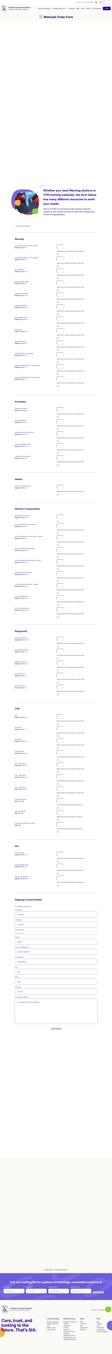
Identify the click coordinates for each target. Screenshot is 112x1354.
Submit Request (56, 1029)
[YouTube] (96, 2)
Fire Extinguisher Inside (21, 865)
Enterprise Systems (102, 1331)
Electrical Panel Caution (22, 281)
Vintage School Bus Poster (22, 456)
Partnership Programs (69, 1339)
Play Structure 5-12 (20, 686)
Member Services (59, 8)
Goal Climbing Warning (21, 650)
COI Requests (96, 8)
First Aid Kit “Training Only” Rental (25, 823)
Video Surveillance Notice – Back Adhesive (27, 377)
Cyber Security (51, 1329)
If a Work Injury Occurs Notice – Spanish (26, 584)
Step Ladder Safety (20, 341)
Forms (107, 8)
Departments (84, 1327)
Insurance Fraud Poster (21, 596)
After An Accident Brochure (23, 486)
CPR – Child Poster (20, 775)
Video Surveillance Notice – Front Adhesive (27, 365)
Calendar (72, 8)
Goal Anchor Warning (21, 638)
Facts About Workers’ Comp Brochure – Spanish (29, 536)
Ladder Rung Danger (21, 305)
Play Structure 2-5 (20, 674)
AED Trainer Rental (20, 811)
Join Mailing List (98, 1292)
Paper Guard (18, 329)
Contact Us (79, 2)
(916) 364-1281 (88, 2)
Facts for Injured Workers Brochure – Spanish (28, 560)
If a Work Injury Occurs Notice (23, 572)
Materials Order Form (69, 1337)
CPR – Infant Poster (20, 787)
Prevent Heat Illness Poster (22, 444)
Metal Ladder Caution (21, 317)
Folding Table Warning (21, 293)
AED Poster (18, 739)
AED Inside (18, 727)
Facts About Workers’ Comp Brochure (26, 524)
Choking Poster (19, 751)
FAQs (83, 8)
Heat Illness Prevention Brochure (24, 432)
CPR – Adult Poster (20, 763)
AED (16, 715)
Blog (77, 8)
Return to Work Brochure (22, 608)
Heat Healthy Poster (20, 420)
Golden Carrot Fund (69, 1335)
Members (83, 1329)
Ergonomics (66, 1329)
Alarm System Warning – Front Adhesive (26, 257)
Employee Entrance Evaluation (69, 1332)
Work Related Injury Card (22, 515)
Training (65, 1327)
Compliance (66, 1326)
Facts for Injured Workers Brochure (25, 548)
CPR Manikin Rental (20, 799)
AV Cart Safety (19, 269)
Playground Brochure (21, 662)
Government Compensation (101, 1328)
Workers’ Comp (51, 1327)
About (88, 8)
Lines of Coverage (43, 8)
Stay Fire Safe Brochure (21, 877)
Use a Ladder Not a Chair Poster (24, 353)
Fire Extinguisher (19, 853)
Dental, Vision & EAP (53, 1322)
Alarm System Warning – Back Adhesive (26, 246)
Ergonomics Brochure (21, 408)
